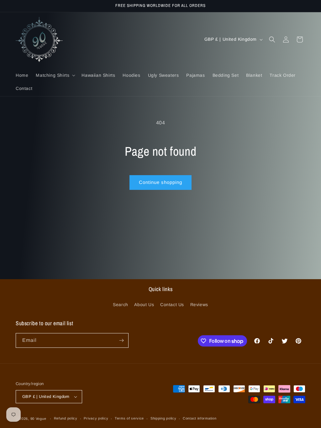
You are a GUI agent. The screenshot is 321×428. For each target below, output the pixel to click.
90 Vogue (38, 418)
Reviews (199, 304)
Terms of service (129, 418)
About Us (144, 304)
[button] (55, 75)
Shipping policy (163, 418)
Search (120, 304)
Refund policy (65, 418)
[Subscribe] (121, 340)
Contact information (199, 418)
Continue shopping (160, 182)
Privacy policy (96, 418)
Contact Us (172, 304)
